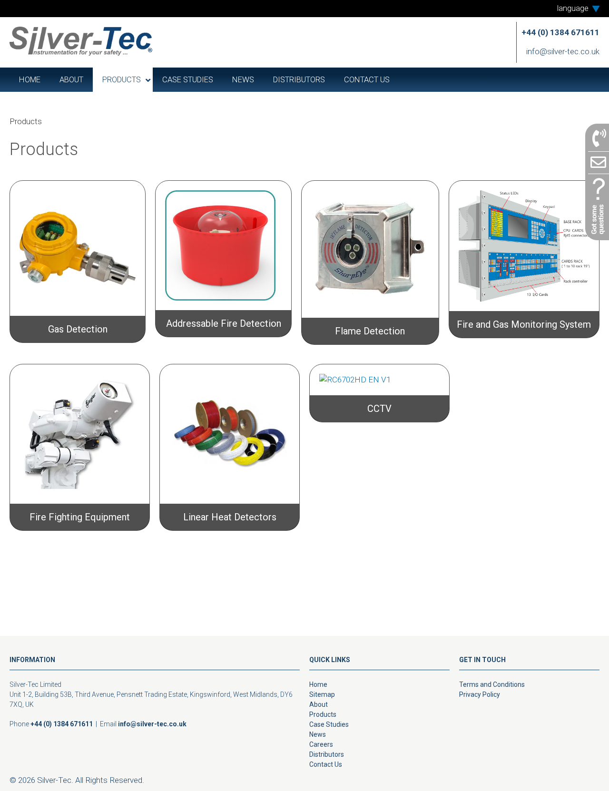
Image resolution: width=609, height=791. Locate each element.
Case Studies (329, 724)
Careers (321, 744)
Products (322, 714)
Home (318, 684)
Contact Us (325, 764)
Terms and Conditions (492, 684)
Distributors (326, 754)
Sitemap (322, 694)
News (317, 734)
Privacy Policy (479, 694)
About (318, 704)
